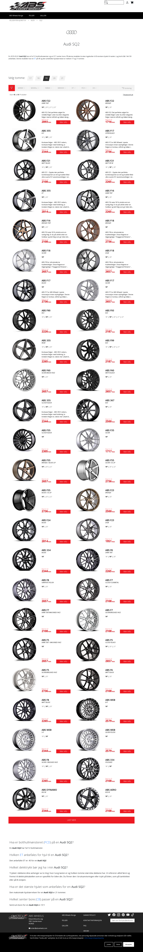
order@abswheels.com (38, 928)
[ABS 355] (24, 140)
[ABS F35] (88, 440)
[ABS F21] (24, 170)
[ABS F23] (88, 500)
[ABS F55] (24, 440)
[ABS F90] (24, 320)
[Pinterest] (123, 914)
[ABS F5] (24, 649)
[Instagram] (119, 914)
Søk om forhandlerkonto (122, 920)
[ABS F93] (88, 320)
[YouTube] (128, 914)
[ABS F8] (88, 559)
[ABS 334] (24, 559)
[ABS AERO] (88, 799)
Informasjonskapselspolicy (94, 938)
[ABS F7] (88, 589)
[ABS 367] (88, 410)
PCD (47, 842)
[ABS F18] (88, 230)
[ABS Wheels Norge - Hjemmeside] (27, 6)
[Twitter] (109, 914)
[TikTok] (133, 914)
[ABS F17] (88, 140)
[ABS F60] (24, 380)
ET (35, 59)
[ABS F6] (88, 679)
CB (38, 899)
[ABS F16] (88, 200)
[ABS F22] (24, 110)
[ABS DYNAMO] (24, 799)
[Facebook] (114, 914)
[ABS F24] (24, 530)
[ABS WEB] (88, 709)
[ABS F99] (88, 350)
